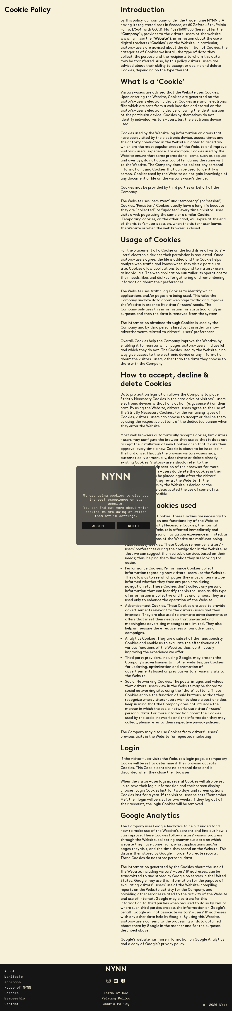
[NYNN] (116, 968)
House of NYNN (18, 987)
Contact (12, 1003)
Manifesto (14, 976)
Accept (98, 526)
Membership (15, 998)
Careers (12, 993)
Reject (133, 526)
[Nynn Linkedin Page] (116, 981)
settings (127, 516)
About (10, 971)
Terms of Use (116, 993)
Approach (13, 982)
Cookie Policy (116, 1003)
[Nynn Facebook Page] (123, 981)
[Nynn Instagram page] (108, 981)
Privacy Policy (116, 998)
